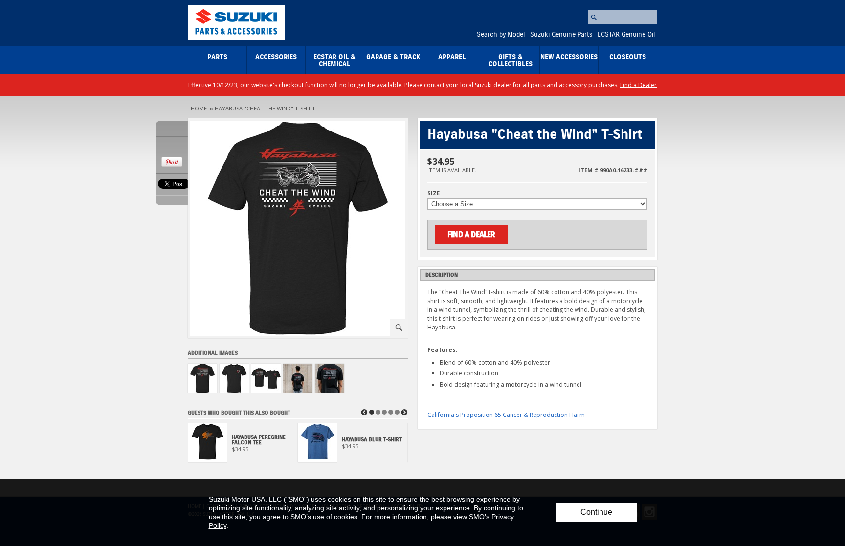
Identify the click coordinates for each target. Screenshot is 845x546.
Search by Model (501, 34)
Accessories (276, 57)
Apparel (452, 57)
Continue (596, 512)
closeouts (627, 57)
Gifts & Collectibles (511, 60)
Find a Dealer (638, 85)
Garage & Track (393, 57)
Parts (217, 57)
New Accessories (569, 57)
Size (433, 193)
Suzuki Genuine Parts (561, 34)
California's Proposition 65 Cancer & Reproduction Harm (506, 415)
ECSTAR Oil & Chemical (334, 60)
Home (199, 108)
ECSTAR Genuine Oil (626, 34)
